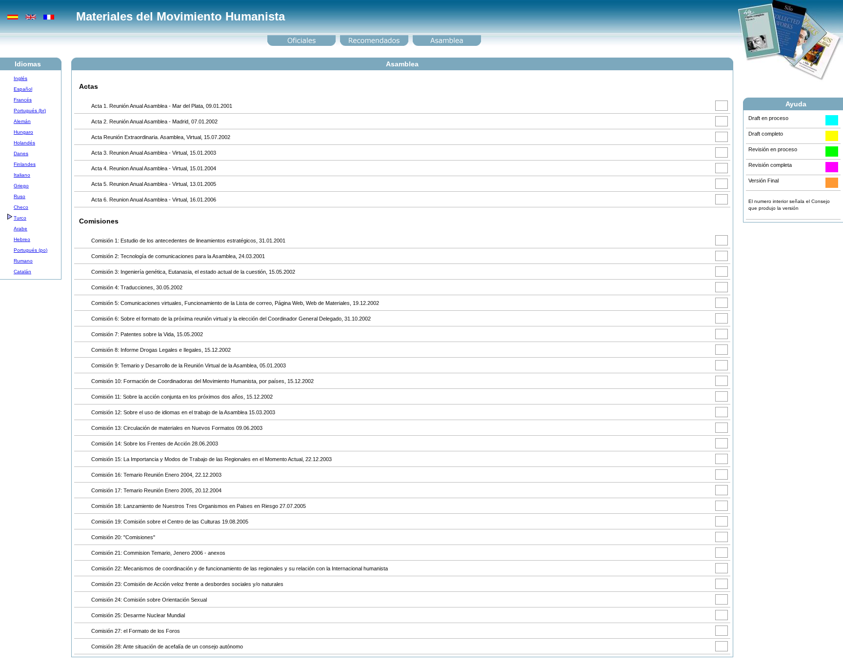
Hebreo (22, 239)
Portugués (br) (30, 110)
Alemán (22, 121)
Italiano (22, 175)
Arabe (20, 228)
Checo (21, 207)
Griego (21, 185)
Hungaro (23, 132)
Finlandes (25, 164)
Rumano (23, 260)
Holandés (24, 142)
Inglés (20, 78)
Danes (21, 153)
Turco (20, 218)
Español (23, 89)
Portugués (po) (30, 250)
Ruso (19, 196)
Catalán (22, 271)
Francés (23, 99)
